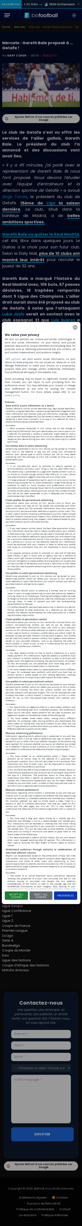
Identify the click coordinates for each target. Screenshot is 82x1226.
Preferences (65, 895)
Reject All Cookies (41, 896)
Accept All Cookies (16, 896)
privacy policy (12, 395)
